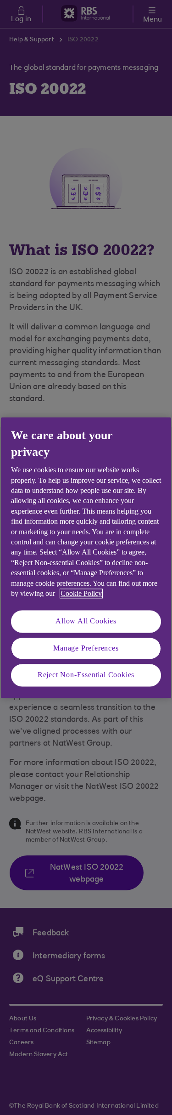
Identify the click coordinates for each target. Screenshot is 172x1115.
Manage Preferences (85, 648)
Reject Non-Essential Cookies (86, 675)
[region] (86, 557)
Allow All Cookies (86, 621)
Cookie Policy (81, 593)
